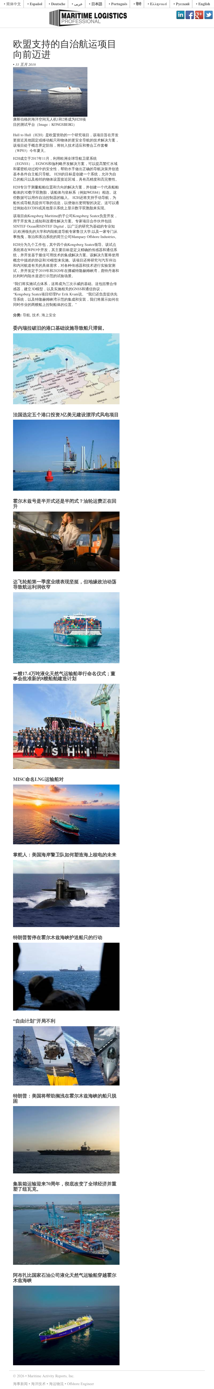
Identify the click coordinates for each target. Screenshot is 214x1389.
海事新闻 (20, 1383)
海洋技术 (38, 1383)
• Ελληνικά (157, 4)
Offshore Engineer (80, 1383)
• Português (118, 4)
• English (203, 4)
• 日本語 (95, 4)
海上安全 (48, 314)
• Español (34, 4)
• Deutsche (57, 4)
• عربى (77, 4)
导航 (26, 314)
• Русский (181, 4)
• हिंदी (137, 4)
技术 (35, 314)
